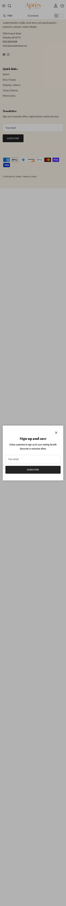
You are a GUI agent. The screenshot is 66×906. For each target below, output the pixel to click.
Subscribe (33, 469)
